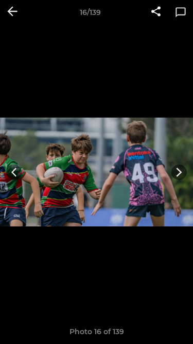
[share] (156, 12)
